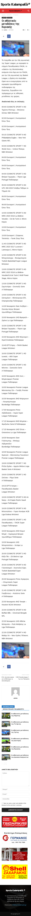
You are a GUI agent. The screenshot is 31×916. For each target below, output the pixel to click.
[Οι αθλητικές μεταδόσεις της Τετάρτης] (6, 724)
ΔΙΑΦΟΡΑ (9, 15)
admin (5, 30)
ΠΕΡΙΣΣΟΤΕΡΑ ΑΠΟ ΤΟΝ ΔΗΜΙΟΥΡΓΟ (13, 709)
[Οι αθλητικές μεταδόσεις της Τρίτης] (6, 732)
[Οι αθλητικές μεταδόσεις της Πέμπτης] (6, 716)
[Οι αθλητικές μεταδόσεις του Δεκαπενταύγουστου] (6, 757)
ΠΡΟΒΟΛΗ (15, 15)
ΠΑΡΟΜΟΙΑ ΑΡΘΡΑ (8, 706)
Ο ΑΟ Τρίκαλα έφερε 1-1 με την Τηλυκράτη (22, 678)
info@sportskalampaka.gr (19, 905)
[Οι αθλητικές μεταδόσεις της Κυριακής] (6, 749)
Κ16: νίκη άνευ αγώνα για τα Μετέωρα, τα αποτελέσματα (8, 679)
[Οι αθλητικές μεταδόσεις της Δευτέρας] (6, 741)
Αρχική (3, 15)
